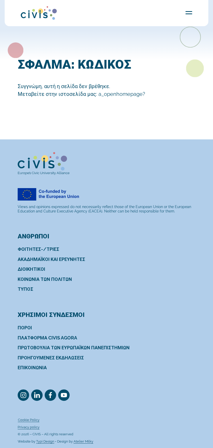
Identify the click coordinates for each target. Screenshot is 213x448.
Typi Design (45, 441)
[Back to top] (199, 422)
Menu (188, 12)
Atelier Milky (83, 441)
